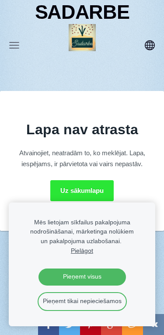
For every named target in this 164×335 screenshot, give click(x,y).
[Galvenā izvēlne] (14, 45)
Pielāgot (82, 251)
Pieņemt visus (82, 276)
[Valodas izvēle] (150, 45)
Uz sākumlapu (82, 190)
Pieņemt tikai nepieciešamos (82, 301)
